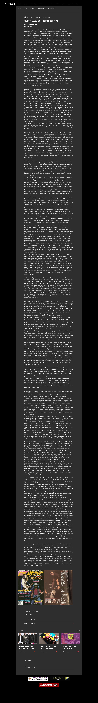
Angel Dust (35, 611)
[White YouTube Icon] (12, 4)
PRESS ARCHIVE (40, 8)
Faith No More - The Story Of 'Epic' (69, 647)
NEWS (25, 8)
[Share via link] (34, 619)
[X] (8, 4)
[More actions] (73, 17)
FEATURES (32, 8)
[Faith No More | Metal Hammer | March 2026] (27, 638)
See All (78, 630)
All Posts (19, 8)
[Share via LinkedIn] (31, 619)
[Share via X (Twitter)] (28, 619)
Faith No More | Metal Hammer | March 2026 (26, 647)
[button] (41, 4)
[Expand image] (31, 587)
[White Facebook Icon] (5, 4)
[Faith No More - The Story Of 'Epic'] (70, 638)
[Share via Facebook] (25, 619)
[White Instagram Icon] (10, 4)
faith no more (28, 611)
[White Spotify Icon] (15, 4)
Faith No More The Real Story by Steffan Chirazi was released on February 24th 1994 (49, 647)
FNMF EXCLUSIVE (51, 8)
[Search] (83, 3)
